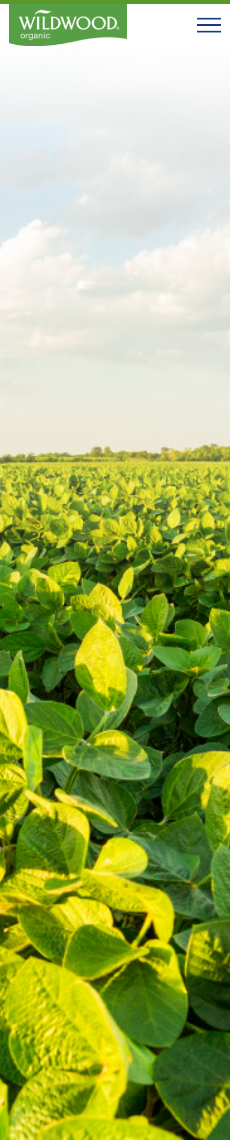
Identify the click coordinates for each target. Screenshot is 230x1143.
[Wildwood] (68, 25)
